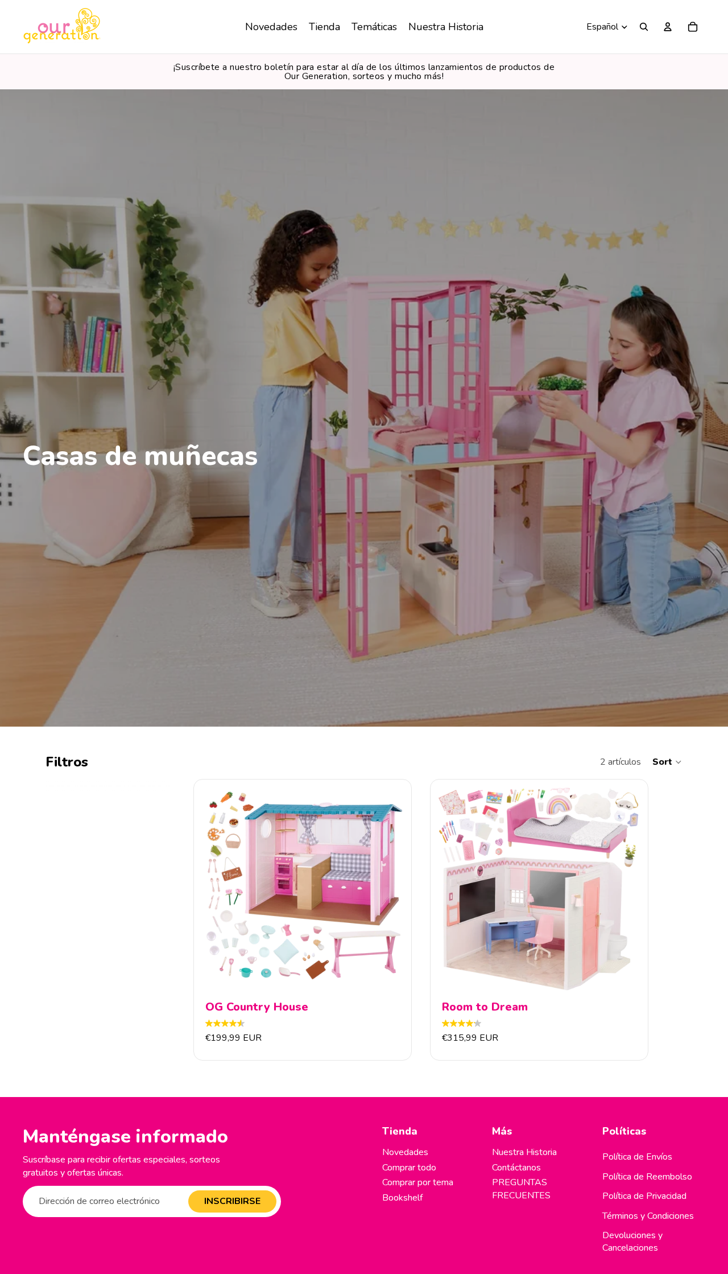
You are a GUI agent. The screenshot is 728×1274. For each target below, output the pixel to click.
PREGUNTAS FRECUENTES (521, 1188)
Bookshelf (402, 1197)
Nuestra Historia (524, 1152)
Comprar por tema (417, 1182)
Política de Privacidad (644, 1196)
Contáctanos (516, 1167)
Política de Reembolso (647, 1176)
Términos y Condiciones (648, 1216)
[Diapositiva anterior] (215, 888)
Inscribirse (232, 1201)
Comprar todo (409, 1167)
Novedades (405, 1152)
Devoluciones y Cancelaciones (632, 1241)
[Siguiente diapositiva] (390, 888)
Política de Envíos (637, 1157)
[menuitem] (271, 26)
